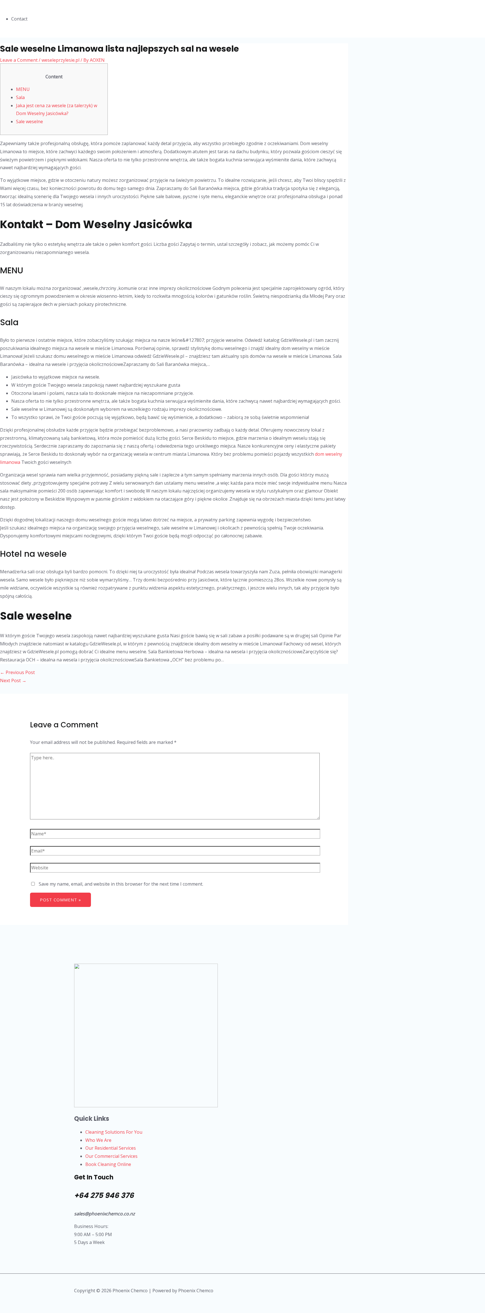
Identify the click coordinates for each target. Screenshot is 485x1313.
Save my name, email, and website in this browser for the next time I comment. (121, 884)
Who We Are (98, 1140)
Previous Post (17, 672)
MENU (23, 89)
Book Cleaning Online (108, 1164)
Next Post (13, 680)
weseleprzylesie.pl (60, 60)
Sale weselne (29, 121)
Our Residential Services (110, 1148)
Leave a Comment (19, 60)
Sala (20, 97)
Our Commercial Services (111, 1156)
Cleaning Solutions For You (113, 1132)
